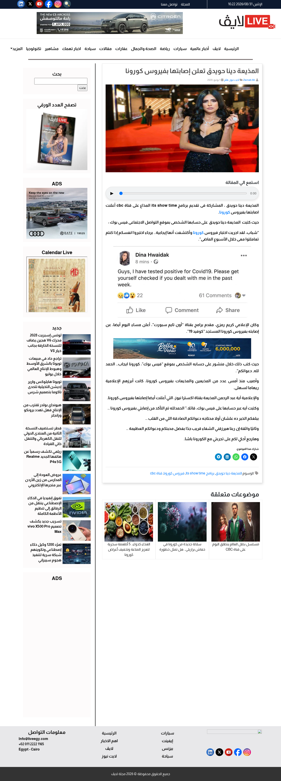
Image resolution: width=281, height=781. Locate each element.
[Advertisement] (56, 648)
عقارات (121, 49)
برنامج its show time (200, 473)
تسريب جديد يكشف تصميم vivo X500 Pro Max (44, 526)
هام (226, 79)
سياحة (90, 49)
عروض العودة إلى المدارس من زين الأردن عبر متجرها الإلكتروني (43, 480)
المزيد (18, 49)
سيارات (180, 49)
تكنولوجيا (33, 49)
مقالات (105, 49)
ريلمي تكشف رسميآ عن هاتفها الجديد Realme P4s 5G (42, 456)
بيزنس (167, 748)
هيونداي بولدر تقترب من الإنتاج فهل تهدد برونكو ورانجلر (42, 410)
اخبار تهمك (71, 49)
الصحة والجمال (143, 49)
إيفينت (167, 741)
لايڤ (217, 49)
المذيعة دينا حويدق (229, 473)
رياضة (165, 49)
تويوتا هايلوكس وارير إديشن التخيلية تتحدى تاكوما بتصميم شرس (44, 387)
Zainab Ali (249, 79)
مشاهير (52, 49)
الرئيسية (231, 49)
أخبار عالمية (199, 49)
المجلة (185, 4)
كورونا (224, 212)
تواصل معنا (169, 4)
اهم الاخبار (109, 741)
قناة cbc (156, 473)
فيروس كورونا (174, 473)
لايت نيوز (234, 79)
